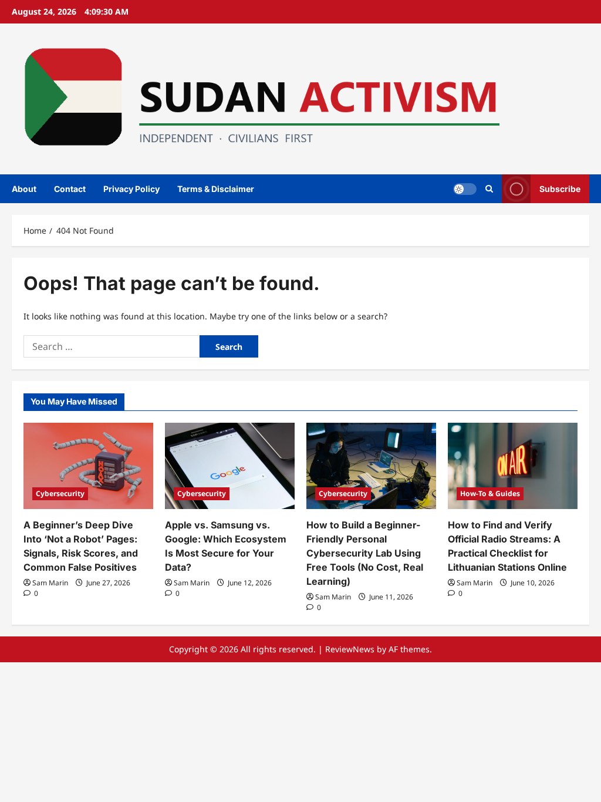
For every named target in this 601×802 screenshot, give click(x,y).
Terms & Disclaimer (215, 189)
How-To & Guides (490, 493)
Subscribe (559, 188)
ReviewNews (349, 649)
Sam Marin (50, 583)
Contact (70, 189)
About (24, 189)
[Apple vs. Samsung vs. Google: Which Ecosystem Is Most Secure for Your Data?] (230, 466)
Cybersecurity (60, 493)
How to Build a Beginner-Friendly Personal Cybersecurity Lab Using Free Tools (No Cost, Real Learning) (364, 553)
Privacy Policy (131, 189)
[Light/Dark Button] (465, 188)
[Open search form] (489, 188)
